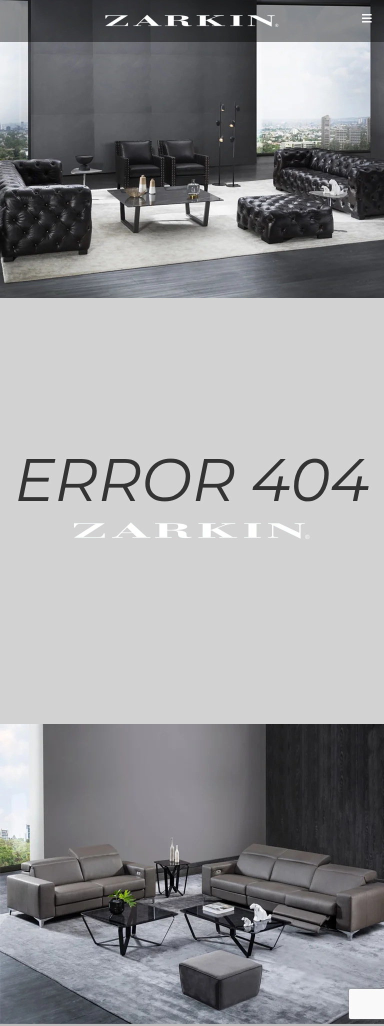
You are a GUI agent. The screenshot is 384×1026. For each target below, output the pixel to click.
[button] (366, 18)
